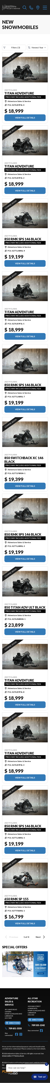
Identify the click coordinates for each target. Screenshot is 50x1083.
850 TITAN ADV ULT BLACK (24, 607)
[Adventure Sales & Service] (11, 7)
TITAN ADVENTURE (19, 93)
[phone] (31, 7)
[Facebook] (16, 1034)
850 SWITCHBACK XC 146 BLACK (23, 459)
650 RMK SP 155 (16, 899)
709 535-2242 (38, 1025)
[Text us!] (39, 1077)
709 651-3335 (15, 1028)
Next (38, 937)
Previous (13, 937)
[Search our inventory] (24, 7)
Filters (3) (15, 47)
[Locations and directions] (37, 7)
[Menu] (45, 7)
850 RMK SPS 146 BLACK (22, 239)
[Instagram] (20, 1034)
